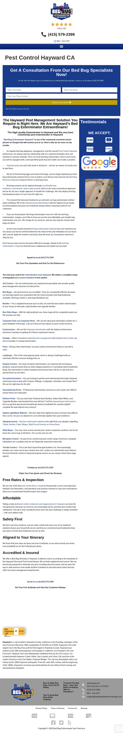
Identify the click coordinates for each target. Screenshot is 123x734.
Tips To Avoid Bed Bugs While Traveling (50, 697)
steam (26, 188)
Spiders (6, 413)
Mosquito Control (10, 439)
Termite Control (10, 447)
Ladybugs (7, 355)
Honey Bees (54, 424)
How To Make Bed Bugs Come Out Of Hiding (51, 685)
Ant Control (8, 283)
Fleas (5, 347)
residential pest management (39, 338)
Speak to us (32, 582)
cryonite (36, 188)
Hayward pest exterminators (37, 203)
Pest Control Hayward (67, 151)
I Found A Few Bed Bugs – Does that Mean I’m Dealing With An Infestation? (71, 687)
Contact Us (72, 708)
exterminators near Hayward (38, 275)
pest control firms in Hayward (34, 486)
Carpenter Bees (28, 321)
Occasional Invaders (12, 378)
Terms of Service (57, 708)
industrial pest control (64, 338)
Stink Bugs (8, 430)
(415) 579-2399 (47, 258)
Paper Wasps (22, 424)
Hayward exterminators (36, 329)
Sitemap (84, 708)
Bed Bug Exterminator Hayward (18, 140)
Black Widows (20, 413)
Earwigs (6, 338)
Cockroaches (9, 329)
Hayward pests (13, 165)
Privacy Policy (41, 708)
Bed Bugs (7, 292)
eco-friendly (47, 186)
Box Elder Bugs (10, 312)
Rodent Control (10, 364)
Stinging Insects (10, 422)
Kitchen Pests (9, 399)
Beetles (6, 304)
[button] (61, 46)
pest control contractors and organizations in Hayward (42, 504)
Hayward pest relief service (64, 401)
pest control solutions (25, 278)
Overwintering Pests (12, 390)
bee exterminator (30, 422)
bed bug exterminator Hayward (44, 229)
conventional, (17, 188)
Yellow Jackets (9, 424)
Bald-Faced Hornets (37, 424)
